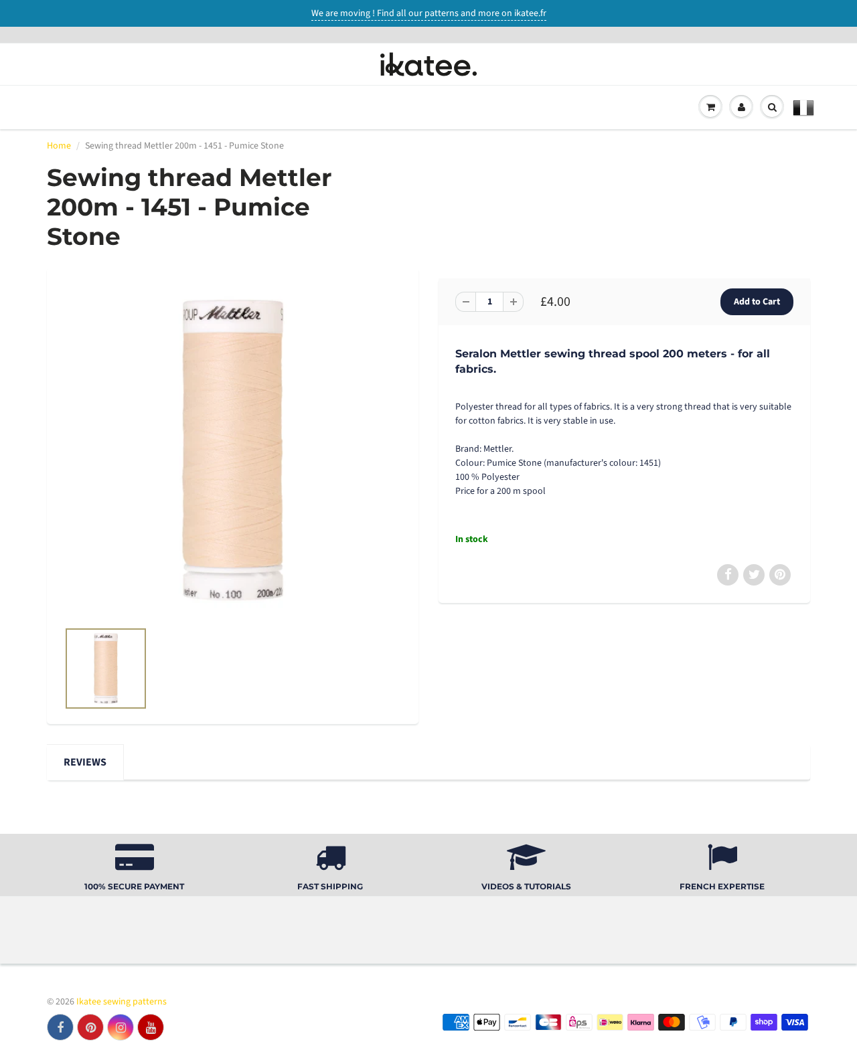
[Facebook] (60, 1027)
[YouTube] (150, 1027)
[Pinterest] (90, 1027)
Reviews (85, 762)
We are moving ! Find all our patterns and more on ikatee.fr (428, 13)
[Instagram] (120, 1027)
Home (59, 146)
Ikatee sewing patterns (121, 1001)
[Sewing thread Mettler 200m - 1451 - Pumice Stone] (233, 450)
